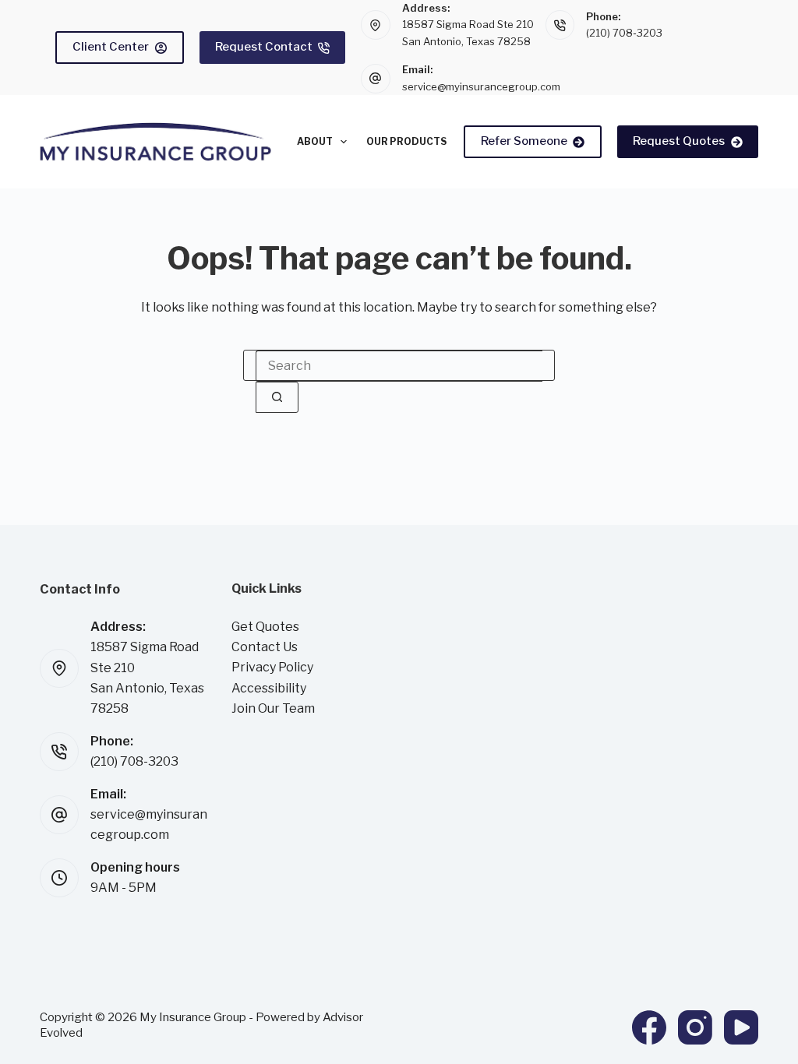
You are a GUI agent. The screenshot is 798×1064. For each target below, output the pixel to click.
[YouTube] (741, 1027)
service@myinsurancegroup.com (481, 86)
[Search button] (277, 397)
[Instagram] (695, 1027)
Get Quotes (265, 626)
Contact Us (264, 646)
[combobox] (399, 366)
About (315, 141)
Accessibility (268, 688)
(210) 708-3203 (624, 32)
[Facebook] (649, 1027)
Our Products (406, 141)
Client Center (110, 47)
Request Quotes (679, 141)
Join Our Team (273, 708)
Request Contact (263, 47)
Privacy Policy (272, 667)
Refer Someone (524, 141)
